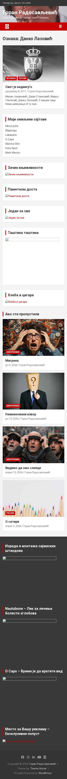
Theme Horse (38, 768)
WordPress (45, 773)
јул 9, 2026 (11, 365)
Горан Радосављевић (30, 12)
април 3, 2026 (13, 526)
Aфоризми (12, 352)
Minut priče (11, 126)
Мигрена (12, 360)
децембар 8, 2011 (15, 91)
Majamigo (11, 130)
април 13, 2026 (14, 472)
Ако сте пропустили (22, 314)
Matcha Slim (12, 143)
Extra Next (11, 148)
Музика (11, 78)
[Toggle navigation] (7, 26)
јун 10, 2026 (12, 418)
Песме (22, 78)
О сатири (12, 521)
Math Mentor (12, 152)
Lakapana (11, 134)
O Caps (9, 139)
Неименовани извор (20, 414)
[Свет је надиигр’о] (33, 63)
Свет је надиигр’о (18, 87)
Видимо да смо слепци (23, 468)
